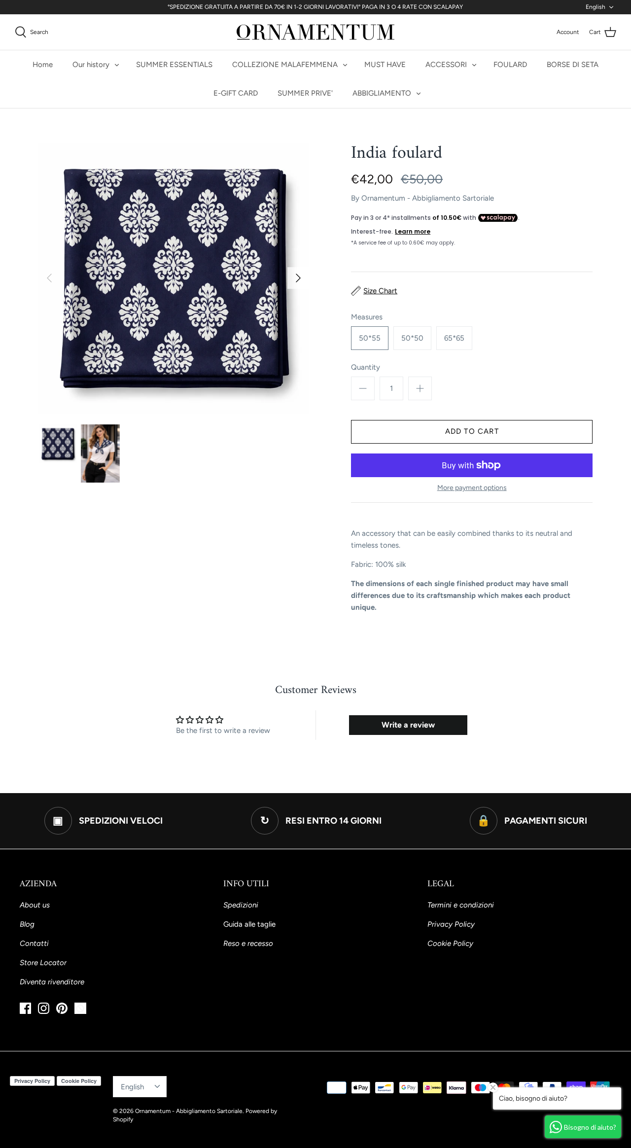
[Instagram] (43, 1008)
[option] (173, 278)
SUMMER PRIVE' (305, 93)
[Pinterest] (62, 1008)
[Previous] (49, 278)
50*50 (412, 338)
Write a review (408, 725)
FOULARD (510, 64)
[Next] (298, 278)
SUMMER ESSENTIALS (174, 64)
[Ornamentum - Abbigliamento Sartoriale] (315, 32)
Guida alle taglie (249, 924)
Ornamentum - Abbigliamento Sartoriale (427, 198)
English (595, 6)
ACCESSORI (446, 64)
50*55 (370, 338)
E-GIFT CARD (235, 93)
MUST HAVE (385, 64)
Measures (367, 317)
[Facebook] (25, 1008)
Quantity (365, 367)
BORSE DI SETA (572, 64)
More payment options (472, 488)
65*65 (454, 338)
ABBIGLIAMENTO (381, 93)
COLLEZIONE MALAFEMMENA (285, 64)
